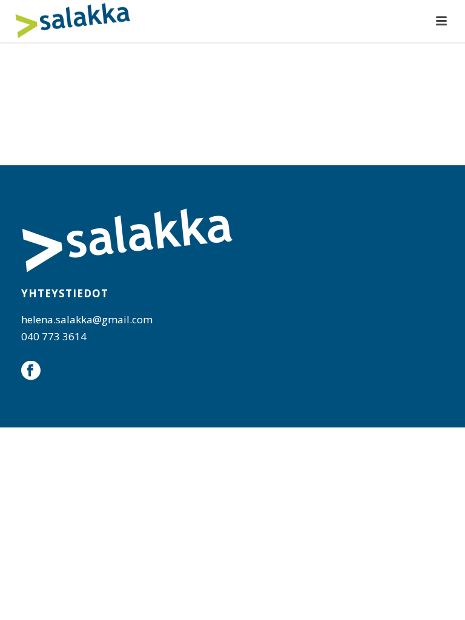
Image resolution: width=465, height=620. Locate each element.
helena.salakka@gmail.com (87, 319)
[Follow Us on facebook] (31, 371)
